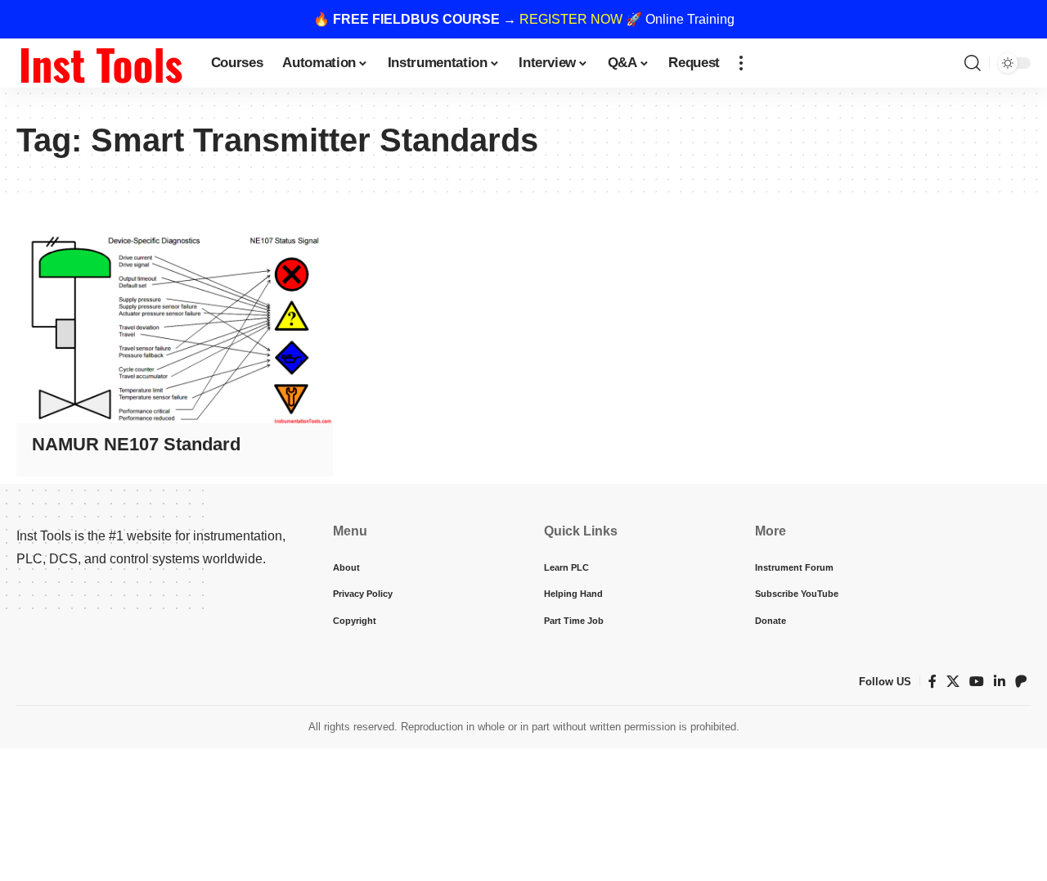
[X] (953, 682)
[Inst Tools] (100, 63)
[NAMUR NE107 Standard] (174, 328)
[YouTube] (976, 682)
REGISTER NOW (570, 19)
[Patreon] (1021, 682)
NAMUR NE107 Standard (136, 444)
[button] (741, 63)
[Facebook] (932, 682)
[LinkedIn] (999, 682)
